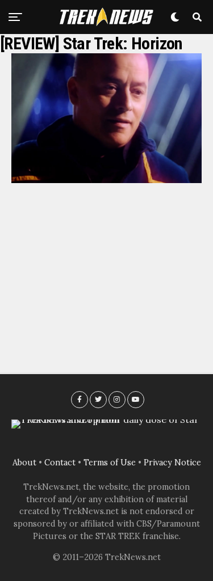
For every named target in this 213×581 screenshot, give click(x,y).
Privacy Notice (172, 462)
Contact (60, 462)
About (24, 462)
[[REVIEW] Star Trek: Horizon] (106, 179)
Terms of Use (109, 462)
